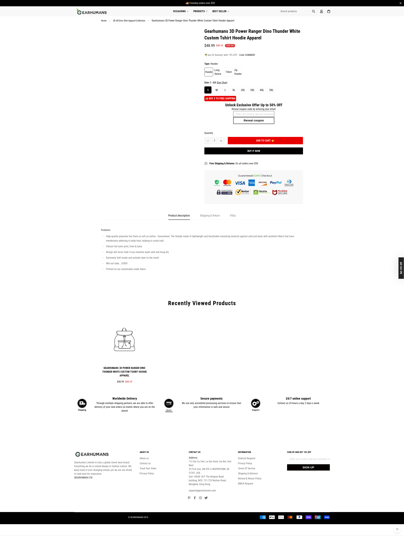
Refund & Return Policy (249, 478)
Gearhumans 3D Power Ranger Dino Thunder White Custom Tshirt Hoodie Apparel (124, 371)
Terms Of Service (246, 468)
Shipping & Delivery (248, 473)
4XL (262, 90)
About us (144, 458)
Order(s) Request (246, 458)
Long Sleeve (217, 72)
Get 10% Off (401, 268)
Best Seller (219, 11)
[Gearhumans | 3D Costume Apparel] (92, 11)
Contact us (145, 463)
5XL (271, 90)
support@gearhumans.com (202, 490)
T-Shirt (229, 71)
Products (199, 11)
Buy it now (253, 150)
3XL (252, 90)
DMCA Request (245, 483)
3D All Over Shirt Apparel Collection (129, 20)
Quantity (208, 133)
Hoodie (208, 71)
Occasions (179, 11)
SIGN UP (308, 467)
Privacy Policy (147, 473)
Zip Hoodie (238, 72)
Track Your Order (148, 468)
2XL (243, 90)
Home (104, 20)
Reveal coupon (254, 120)
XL (233, 90)
